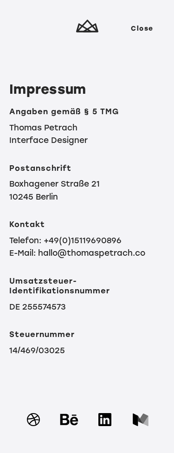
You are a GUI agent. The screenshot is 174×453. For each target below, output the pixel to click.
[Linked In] (105, 431)
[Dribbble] (33, 431)
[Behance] (69, 431)
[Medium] (140, 431)
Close (142, 28)
